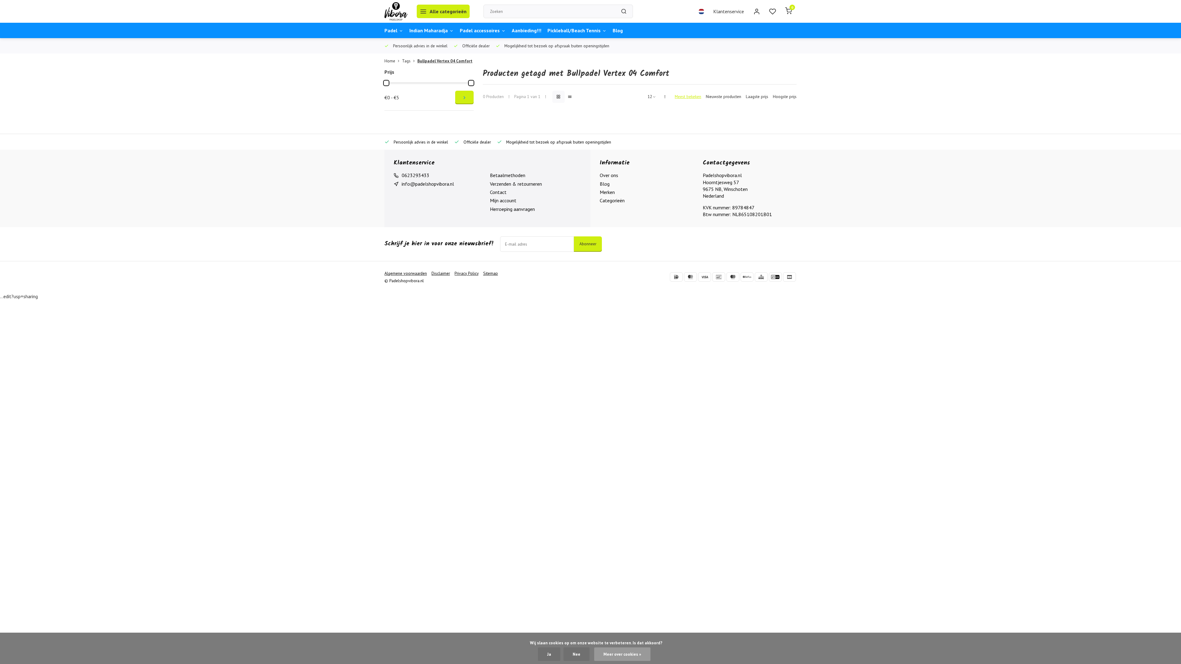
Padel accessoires (480, 30)
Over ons (609, 175)
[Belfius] (747, 277)
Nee (576, 654)
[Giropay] (775, 277)
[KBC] (761, 277)
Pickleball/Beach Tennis (574, 30)
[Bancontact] (718, 277)
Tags (406, 61)
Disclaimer (440, 273)
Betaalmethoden (507, 175)
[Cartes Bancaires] (789, 277)
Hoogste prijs (785, 96)
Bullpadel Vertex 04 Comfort (444, 61)
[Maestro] (732, 277)
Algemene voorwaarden (405, 273)
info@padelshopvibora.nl (428, 184)
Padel (390, 30)
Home (389, 61)
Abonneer (587, 244)
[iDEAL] (676, 277)
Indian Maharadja (428, 30)
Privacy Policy (467, 273)
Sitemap (490, 273)
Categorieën (612, 200)
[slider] (386, 83)
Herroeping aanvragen (512, 209)
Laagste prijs (757, 96)
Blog (618, 30)
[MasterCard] (690, 277)
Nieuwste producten (723, 96)
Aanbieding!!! (526, 30)
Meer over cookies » (622, 654)
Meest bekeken (688, 96)
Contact (498, 192)
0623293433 (415, 175)
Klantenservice (728, 11)
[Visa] (704, 277)
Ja (549, 654)
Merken (607, 192)
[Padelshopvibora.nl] (396, 11)
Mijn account (503, 200)
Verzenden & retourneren (516, 184)
